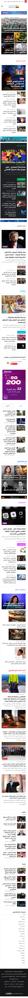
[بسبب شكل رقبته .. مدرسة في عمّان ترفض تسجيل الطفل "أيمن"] (20, 652)
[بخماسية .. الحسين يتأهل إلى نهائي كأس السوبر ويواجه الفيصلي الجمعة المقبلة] (21, 193)
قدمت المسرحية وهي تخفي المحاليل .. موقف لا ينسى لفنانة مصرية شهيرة (9, 104)
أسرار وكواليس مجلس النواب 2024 (15, 986)
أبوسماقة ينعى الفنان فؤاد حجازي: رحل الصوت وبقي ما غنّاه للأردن (14, 797)
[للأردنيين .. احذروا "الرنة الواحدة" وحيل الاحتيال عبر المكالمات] (21, 558)
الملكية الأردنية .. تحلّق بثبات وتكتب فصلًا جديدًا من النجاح (14, 626)
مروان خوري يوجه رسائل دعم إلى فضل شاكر (15, 490)
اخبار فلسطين (21, 921)
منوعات (23, 960)
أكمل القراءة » (21, 179)
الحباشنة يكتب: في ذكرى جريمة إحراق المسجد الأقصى (10, 846)
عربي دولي (22, 945)
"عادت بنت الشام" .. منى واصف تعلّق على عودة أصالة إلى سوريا (14, 476)
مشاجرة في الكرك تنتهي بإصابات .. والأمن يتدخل (8, 53)
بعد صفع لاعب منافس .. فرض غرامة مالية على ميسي (9, 186)
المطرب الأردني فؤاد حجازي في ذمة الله (10, 878)
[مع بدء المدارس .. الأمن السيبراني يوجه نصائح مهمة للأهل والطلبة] (23, 550)
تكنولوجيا (23, 933)
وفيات (23, 962)
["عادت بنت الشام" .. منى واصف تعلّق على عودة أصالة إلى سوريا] (14, 472)
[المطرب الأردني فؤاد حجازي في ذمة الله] (21, 879)
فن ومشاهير (22, 948)
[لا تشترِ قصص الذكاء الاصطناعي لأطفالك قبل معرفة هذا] (14, 77)
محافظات (22, 953)
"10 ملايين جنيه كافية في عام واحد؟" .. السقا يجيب (9, 113)
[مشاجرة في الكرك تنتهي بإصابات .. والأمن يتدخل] (7, 49)
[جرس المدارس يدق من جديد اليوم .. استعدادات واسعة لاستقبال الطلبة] (14, 25)
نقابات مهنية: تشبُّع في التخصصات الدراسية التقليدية (9, 413)
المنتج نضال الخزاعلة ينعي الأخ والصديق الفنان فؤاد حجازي (10, 871)
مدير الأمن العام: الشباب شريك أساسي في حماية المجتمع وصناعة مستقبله (14, 765)
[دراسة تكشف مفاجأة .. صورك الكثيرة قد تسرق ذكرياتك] (21, 129)
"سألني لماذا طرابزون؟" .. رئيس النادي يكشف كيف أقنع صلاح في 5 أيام (9, 205)
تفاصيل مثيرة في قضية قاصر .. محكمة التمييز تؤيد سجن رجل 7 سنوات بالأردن (14, 733)
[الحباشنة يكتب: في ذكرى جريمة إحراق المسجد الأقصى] (21, 846)
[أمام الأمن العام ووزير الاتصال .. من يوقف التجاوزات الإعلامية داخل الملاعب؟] (21, 428)
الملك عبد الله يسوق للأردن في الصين (9, 818)
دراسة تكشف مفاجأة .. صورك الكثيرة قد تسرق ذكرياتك (9, 130)
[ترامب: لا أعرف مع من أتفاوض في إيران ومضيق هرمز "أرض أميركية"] (21, 272)
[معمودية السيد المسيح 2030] (21, 421)
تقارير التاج (6, 984)
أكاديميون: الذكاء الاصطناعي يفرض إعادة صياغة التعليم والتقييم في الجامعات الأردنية (9, 580)
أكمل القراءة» (21, 267)
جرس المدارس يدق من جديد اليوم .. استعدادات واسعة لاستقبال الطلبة (14, 30)
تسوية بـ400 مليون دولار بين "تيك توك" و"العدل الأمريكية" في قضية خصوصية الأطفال (9, 570)
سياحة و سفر (22, 941)
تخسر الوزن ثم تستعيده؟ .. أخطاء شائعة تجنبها (9, 95)
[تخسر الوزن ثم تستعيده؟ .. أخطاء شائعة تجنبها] (21, 94)
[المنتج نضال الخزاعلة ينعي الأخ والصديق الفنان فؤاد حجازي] (21, 871)
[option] (14, 36)
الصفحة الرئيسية (20, 981)
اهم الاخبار (22, 926)
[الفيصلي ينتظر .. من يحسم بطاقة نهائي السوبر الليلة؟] (23, 212)
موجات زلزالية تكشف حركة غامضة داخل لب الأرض (10, 122)
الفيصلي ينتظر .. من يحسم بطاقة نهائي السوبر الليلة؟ (10, 214)
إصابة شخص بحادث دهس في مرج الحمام (8, 41)
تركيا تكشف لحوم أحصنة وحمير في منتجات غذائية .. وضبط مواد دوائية (9, 339)
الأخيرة (20, 405)
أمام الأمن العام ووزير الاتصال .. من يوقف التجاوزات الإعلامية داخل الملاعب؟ (10, 430)
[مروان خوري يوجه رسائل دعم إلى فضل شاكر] (14, 487)
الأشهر (7, 405)
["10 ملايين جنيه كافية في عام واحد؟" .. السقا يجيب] (21, 111)
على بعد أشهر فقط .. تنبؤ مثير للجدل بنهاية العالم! (10, 348)
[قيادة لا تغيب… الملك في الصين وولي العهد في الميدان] (21, 854)
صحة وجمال (22, 943)
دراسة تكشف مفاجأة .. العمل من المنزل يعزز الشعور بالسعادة (14, 320)
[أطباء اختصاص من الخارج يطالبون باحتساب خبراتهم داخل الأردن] (20, 49)
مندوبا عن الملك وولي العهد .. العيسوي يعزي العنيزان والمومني (9, 886)
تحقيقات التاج (22, 928)
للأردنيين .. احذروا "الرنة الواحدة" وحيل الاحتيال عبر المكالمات (9, 560)
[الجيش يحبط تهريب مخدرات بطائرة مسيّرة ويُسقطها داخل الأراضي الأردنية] (21, 450)
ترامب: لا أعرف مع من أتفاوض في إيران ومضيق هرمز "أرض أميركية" (9, 274)
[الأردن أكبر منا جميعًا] (21, 826)
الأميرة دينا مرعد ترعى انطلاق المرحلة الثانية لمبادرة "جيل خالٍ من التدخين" (9, 441)
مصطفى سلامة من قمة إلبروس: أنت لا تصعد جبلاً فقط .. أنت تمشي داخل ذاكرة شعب (14, 699)
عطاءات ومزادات (21, 950)
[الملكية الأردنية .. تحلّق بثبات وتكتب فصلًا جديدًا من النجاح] (17, 616)
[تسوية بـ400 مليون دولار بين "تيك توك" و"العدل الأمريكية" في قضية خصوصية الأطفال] (21, 567)
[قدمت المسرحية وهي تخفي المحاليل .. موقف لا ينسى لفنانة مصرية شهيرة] (21, 101)
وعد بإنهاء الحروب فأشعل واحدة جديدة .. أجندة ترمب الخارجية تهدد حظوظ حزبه (15, 255)
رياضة (23, 938)
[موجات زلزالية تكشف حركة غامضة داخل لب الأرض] (21, 120)
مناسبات (23, 957)
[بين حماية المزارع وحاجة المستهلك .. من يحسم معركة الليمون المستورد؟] (20, 38)
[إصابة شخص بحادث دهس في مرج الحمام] (7, 38)
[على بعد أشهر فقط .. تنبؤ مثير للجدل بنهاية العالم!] (21, 346)
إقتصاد (23, 919)
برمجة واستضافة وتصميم (17, 993)
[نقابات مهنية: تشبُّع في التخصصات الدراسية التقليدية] (21, 413)
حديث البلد (22, 936)
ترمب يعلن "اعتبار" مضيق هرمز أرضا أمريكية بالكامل (9, 283)
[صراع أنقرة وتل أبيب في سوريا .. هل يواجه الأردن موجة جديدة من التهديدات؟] (17, 634)
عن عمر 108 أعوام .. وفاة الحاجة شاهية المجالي (10, 896)
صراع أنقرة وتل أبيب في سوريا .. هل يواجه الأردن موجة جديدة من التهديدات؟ (14, 644)
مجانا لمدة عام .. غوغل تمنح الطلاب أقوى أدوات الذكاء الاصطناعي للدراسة (14, 531)
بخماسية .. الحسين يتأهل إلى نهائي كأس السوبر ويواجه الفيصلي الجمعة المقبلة (9, 196)
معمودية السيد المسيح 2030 (10, 420)
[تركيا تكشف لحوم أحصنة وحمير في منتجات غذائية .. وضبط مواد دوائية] (21, 337)
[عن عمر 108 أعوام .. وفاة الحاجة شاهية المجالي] (21, 896)
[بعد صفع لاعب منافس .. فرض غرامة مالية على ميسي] (21, 185)
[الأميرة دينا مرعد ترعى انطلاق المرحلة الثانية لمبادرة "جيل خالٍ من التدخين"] (21, 440)
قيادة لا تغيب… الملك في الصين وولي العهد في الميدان (9, 854)
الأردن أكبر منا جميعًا (10, 824)
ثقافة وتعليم (22, 931)
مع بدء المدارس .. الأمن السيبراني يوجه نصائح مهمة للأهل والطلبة (9, 551)
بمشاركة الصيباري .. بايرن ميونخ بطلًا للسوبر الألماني (15, 168)
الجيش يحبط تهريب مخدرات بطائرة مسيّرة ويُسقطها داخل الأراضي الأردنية (9, 451)
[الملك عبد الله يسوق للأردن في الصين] (21, 819)
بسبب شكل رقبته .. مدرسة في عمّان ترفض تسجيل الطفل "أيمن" (15, 662)
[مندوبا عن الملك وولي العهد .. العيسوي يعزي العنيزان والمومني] (21, 885)
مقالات (23, 955)
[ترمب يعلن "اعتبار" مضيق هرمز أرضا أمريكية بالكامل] (21, 281)
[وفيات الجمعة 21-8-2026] (21, 904)
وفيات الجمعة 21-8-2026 (10, 903)
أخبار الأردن (22, 916)
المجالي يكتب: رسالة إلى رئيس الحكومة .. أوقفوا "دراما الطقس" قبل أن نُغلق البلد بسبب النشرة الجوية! (9, 835)
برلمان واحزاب (21, 924)
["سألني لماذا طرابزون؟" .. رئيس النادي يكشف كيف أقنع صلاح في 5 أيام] (21, 203)
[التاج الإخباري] (14, 6)
